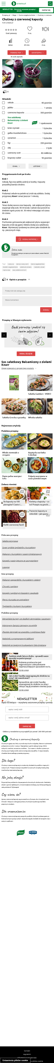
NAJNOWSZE (6, 270)
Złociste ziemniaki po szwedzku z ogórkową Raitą (23, 632)
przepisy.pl (9, 22)
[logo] (18, 3)
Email (15, 166)
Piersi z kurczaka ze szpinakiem (15, 600)
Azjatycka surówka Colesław (37, 453)
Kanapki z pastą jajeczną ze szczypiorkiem (20, 561)
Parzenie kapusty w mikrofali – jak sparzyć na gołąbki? (39, 512)
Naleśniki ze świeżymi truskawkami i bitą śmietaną (24, 645)
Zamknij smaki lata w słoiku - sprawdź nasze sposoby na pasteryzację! (29, 657)
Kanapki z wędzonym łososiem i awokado (20, 593)
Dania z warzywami (22, 264)
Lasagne (6, 567)
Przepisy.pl (6, 15)
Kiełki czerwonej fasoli (13, 524)
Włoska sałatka (35, 417)
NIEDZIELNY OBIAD (39, 267)
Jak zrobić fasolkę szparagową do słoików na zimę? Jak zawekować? (29, 676)
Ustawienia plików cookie (15, 1060)
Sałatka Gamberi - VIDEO (39, 394)
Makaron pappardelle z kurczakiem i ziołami (21, 580)
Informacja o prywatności (27, 1057)
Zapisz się (27, 726)
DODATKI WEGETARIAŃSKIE (10, 267)
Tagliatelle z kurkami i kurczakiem (17, 606)
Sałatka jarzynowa (10, 541)
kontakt (27, 1051)
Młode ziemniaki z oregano (10, 453)
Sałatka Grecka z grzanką (13, 417)
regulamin (27, 1054)
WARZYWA (11, 264)
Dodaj (46, 310)
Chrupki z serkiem (10, 586)
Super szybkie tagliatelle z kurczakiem (18, 547)
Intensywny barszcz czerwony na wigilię (19, 625)
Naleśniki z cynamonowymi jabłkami (18, 638)
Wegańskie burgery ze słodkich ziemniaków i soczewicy (26, 619)
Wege (14, 15)
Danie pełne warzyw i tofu (12, 477)
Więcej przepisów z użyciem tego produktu (17, 368)
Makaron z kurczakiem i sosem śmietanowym (22, 554)
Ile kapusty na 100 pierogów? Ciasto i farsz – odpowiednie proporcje (12, 503)
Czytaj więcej (24, 670)
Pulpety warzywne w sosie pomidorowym (37, 477)
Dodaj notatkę (29, 239)
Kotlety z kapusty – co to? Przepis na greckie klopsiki (39, 503)
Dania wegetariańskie (27, 15)
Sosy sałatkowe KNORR (19, 270)
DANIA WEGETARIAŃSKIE (37, 264)
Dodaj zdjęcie (26, 354)
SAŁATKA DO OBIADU (25, 267)
